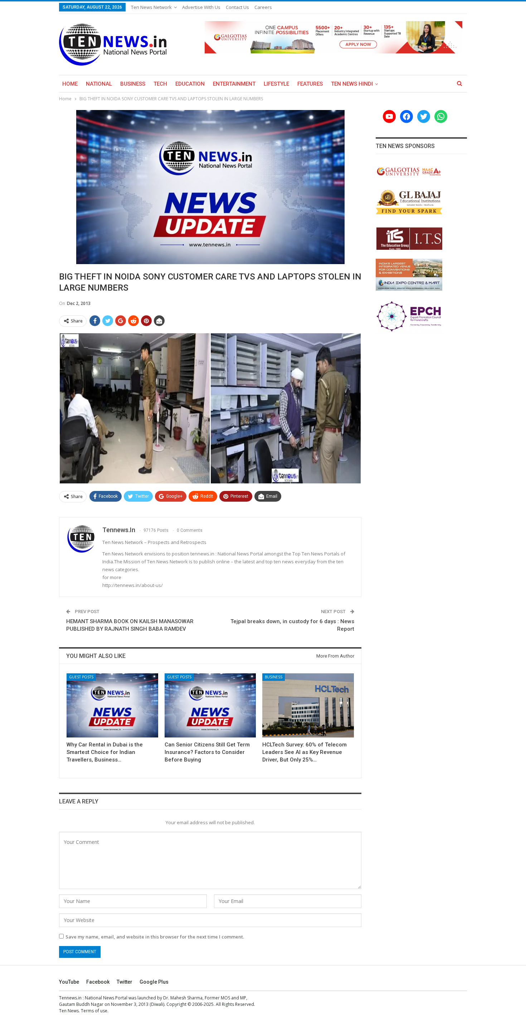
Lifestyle (276, 84)
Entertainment (234, 84)
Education (190, 84)
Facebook (97, 982)
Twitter (124, 982)
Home (70, 84)
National (99, 84)
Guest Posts (81, 676)
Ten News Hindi (352, 84)
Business (132, 84)
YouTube (69, 982)
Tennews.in (70, 998)
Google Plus (154, 982)
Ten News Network (151, 7)
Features (310, 84)
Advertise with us (201, 7)
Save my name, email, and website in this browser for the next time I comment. (154, 936)
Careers (263, 7)
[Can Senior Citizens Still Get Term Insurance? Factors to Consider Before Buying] (210, 705)
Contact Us (237, 7)
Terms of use (94, 1011)
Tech (160, 84)
